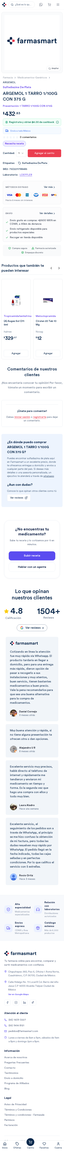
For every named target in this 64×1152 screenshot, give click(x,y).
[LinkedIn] (24, 1002)
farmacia (8, 77)
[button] (22, 4)
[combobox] (21, 153)
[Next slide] (59, 268)
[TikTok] (33, 1002)
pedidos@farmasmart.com (23, 1031)
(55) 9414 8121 (16, 1025)
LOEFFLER (26, 175)
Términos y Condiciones (18, 1110)
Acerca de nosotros (15, 1057)
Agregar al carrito (44, 153)
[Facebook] (7, 1002)
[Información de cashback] (57, 122)
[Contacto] (41, 5)
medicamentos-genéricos (32, 77)
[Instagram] (16, 1002)
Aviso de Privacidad (15, 1104)
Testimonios (11, 1073)
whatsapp (48, 476)
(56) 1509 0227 (17, 1020)
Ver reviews (16, 498)
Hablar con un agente (32, 567)
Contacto (9, 1068)
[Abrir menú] (58, 5)
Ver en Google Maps (18, 994)
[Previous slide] (51, 268)
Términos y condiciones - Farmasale (24, 1115)
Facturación (11, 1125)
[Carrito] (49, 5)
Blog (6, 1088)
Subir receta (32, 555)
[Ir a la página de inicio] (4, 4)
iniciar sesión (22, 417)
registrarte (39, 417)
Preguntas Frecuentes (16, 1062)
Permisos (9, 1120)
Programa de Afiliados (16, 1083)
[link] (9, 82)
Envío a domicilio (13, 1078)
